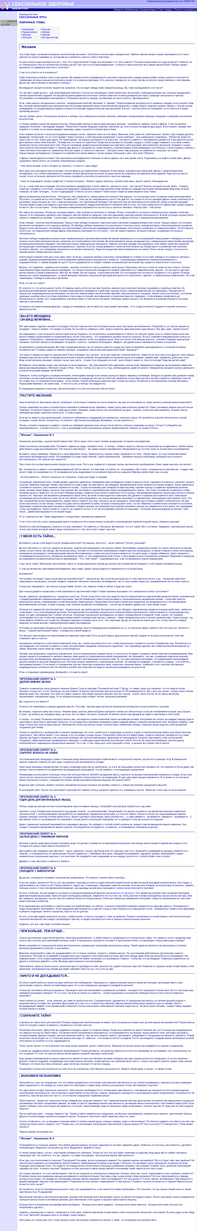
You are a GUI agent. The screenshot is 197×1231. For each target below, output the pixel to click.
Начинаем (28, 29)
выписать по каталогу (122, 893)
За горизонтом (50, 37)
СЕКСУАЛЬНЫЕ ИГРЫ (33, 17)
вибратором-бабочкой (129, 888)
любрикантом (163, 456)
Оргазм (46, 34)
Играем (27, 34)
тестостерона (100, 231)
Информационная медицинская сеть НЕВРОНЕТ (171, 1)
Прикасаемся (30, 32)
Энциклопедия (148, 9)
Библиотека (132, 9)
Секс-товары (165, 9)
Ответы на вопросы (185, 9)
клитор (180, 493)
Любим (45, 32)
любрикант (66, 402)
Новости (119, 9)
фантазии (76, 464)
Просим (46, 29)
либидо (65, 83)
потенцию (175, 231)
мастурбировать (28, 459)
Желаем (27, 37)
